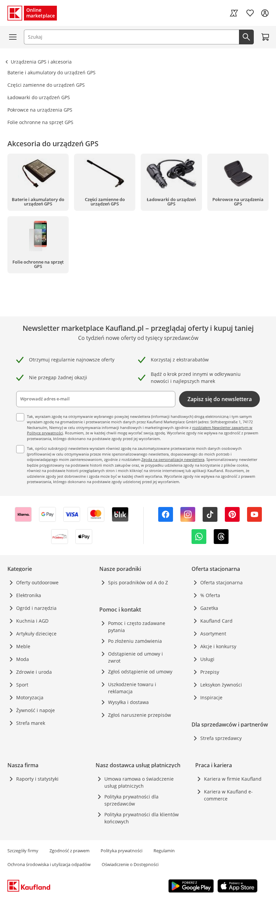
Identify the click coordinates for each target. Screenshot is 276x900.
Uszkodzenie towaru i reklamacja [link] (132, 688)
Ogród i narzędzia (36, 608)
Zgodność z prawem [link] (69, 851)
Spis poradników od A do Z (138, 582)
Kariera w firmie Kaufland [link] (233, 779)
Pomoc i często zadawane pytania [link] (136, 626)
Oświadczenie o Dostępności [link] (130, 864)
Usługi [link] (207, 659)
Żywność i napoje (35, 710)
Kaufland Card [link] (216, 621)
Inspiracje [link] (211, 697)
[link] (234, 13)
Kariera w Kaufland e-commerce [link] (228, 795)
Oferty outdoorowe (37, 582)
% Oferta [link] (210, 595)
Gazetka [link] (209, 608)
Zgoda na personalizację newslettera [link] (172, 459)
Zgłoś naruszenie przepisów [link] (139, 715)
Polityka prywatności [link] (121, 851)
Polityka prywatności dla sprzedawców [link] (131, 800)
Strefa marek (30, 723)
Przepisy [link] (209, 672)
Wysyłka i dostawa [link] (128, 702)
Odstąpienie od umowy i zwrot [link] (135, 657)
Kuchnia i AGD (32, 621)
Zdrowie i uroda (34, 672)
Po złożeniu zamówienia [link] (135, 641)
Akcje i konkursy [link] (218, 646)
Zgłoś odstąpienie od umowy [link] (140, 671)
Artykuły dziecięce (36, 633)
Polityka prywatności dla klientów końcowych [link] (141, 818)
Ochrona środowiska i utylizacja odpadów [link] (49, 864)
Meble (23, 646)
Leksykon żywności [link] (221, 684)
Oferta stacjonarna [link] (221, 582)
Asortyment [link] (213, 633)
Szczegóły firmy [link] (22, 851)
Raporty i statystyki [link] (37, 779)
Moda (22, 659)
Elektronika (28, 595)
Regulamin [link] (164, 851)
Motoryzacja (29, 697)
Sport (22, 684)
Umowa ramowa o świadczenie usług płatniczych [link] (139, 782)
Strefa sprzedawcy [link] (221, 738)
